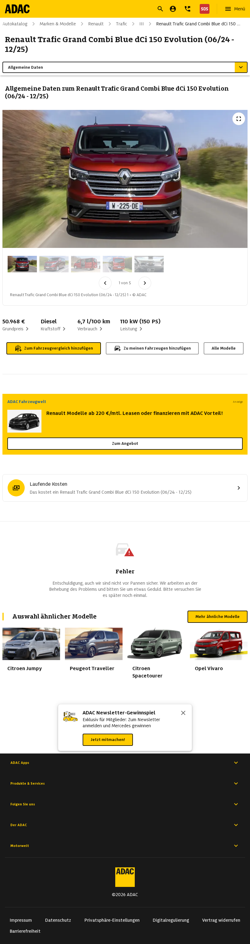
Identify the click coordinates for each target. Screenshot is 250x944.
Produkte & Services (27, 783)
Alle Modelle (224, 348)
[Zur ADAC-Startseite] (17, 9)
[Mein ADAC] (173, 9)
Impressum (21, 920)
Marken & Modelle (58, 24)
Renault (96, 24)
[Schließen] (183, 713)
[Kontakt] (187, 9)
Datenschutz (58, 920)
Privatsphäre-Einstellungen (112, 920)
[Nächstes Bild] (144, 283)
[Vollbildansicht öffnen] (238, 118)
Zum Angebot (125, 443)
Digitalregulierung (171, 920)
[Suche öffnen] (160, 8)
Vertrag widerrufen (221, 920)
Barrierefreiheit (25, 931)
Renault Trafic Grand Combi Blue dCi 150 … (198, 24)
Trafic (121, 24)
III (141, 24)
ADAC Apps (19, 763)
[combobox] (117, 9)
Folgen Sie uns (22, 804)
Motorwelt (19, 846)
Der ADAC (18, 825)
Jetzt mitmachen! (108, 739)
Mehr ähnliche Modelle (217, 616)
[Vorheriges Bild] (105, 283)
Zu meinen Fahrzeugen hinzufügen (157, 348)
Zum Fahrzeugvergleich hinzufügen (58, 348)
